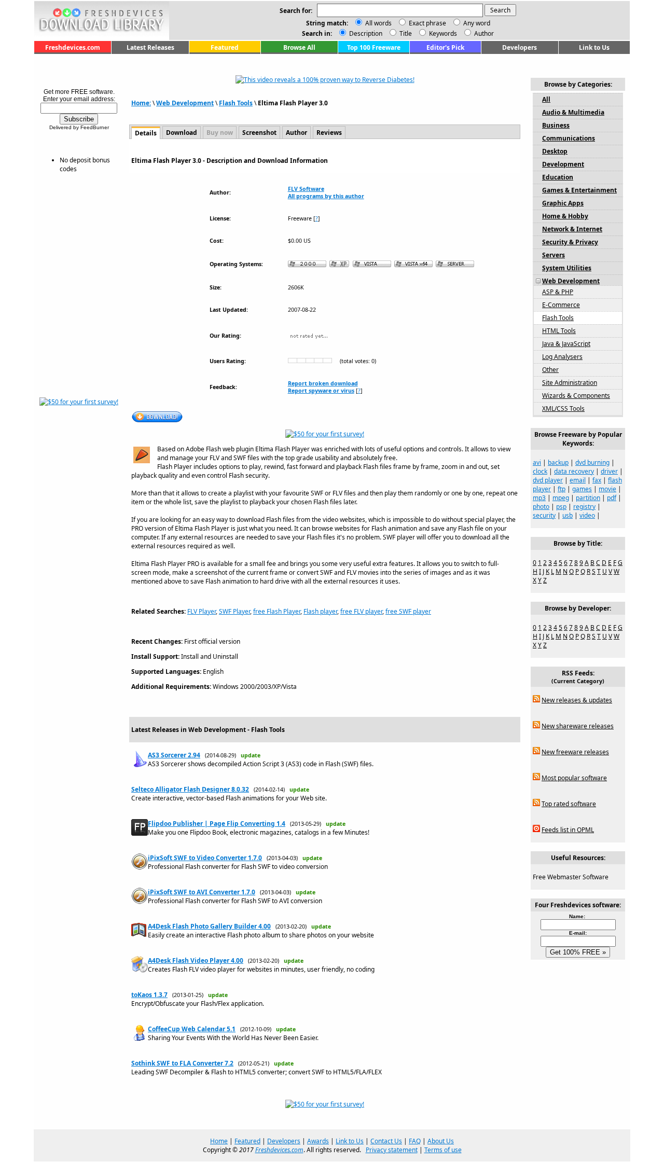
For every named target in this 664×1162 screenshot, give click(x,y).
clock (540, 471)
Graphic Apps (563, 203)
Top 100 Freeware (373, 47)
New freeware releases (575, 752)
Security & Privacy (570, 242)
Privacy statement (392, 1149)
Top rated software (569, 803)
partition (588, 497)
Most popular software (574, 777)
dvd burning (592, 462)
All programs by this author (326, 196)
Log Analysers (562, 356)
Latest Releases (150, 47)
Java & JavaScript (566, 343)
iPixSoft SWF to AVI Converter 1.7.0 (201, 892)
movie (607, 489)
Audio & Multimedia (573, 112)
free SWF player (408, 611)
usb (567, 515)
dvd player (548, 480)
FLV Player (201, 611)
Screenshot (259, 132)
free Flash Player (276, 611)
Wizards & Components (576, 395)
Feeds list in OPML (568, 829)
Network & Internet (572, 229)
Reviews (329, 132)
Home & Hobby (565, 216)
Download (181, 132)
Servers (553, 255)
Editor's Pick (445, 47)
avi (537, 462)
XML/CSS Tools (563, 408)
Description (365, 33)
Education (557, 177)
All (546, 99)
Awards (318, 1141)
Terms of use (443, 1149)
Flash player (320, 611)
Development (563, 164)
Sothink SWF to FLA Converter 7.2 (182, 1063)
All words (378, 23)
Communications (568, 138)
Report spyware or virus (321, 390)
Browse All (299, 47)
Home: (141, 103)
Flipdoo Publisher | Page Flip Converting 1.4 (216, 823)
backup (558, 462)
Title (405, 33)
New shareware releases (578, 726)
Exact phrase (427, 23)
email (578, 480)
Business (556, 125)
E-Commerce (561, 304)
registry (584, 506)
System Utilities (566, 268)
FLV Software (306, 188)
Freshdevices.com (72, 47)
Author (483, 33)
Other (550, 369)
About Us (440, 1141)
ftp (561, 489)
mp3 (539, 497)
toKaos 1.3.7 (149, 994)
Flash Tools (236, 103)
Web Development (185, 103)
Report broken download (323, 383)
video (587, 515)
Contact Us (386, 1141)
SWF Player (234, 611)
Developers (519, 47)
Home (219, 1141)
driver (609, 471)
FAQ (415, 1141)
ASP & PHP (557, 291)
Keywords (442, 33)
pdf (611, 497)
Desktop (555, 151)
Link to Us (594, 47)
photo (541, 506)
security (544, 515)
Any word (476, 23)
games (582, 489)
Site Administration (569, 382)
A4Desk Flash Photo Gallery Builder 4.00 (209, 926)
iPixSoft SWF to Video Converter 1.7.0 (205, 857)
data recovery (574, 471)
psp (561, 506)
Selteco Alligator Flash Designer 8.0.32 (190, 789)
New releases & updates (577, 700)
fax (596, 480)
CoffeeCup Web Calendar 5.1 (192, 1029)
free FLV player (361, 611)
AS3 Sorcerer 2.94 (174, 755)
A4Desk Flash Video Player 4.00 (195, 960)
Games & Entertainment (579, 190)
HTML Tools (559, 330)
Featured (225, 47)
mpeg (560, 497)
